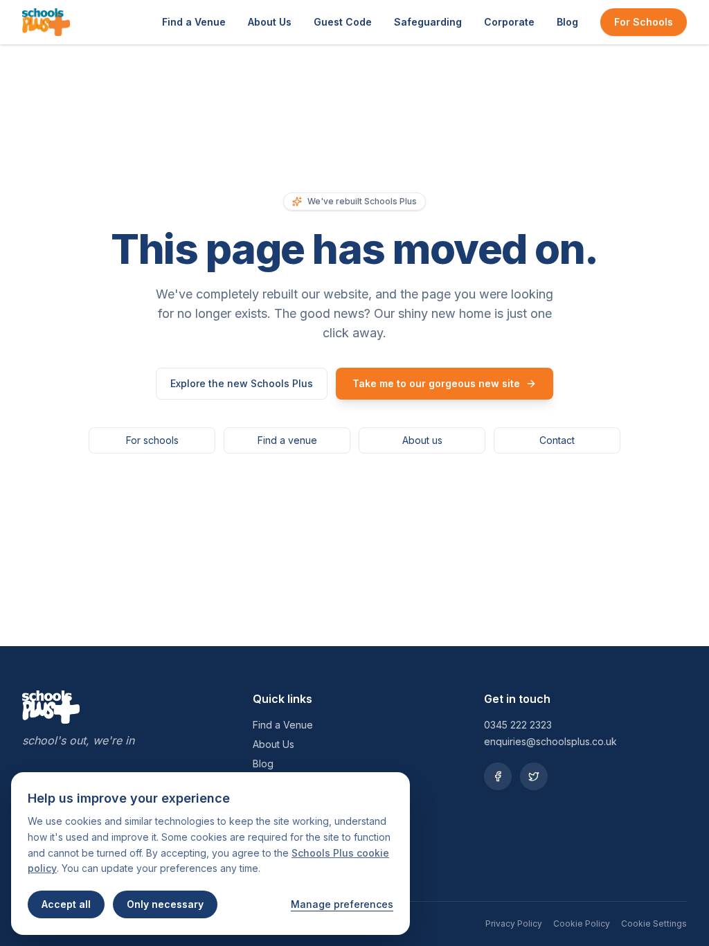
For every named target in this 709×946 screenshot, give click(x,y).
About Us (269, 22)
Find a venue (287, 440)
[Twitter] (534, 776)
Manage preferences (342, 904)
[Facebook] (498, 776)
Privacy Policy (513, 923)
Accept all (66, 904)
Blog (567, 22)
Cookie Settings (654, 923)
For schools (152, 440)
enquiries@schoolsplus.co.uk (550, 741)
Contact (557, 440)
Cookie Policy (581, 923)
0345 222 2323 (518, 725)
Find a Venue (194, 22)
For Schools (643, 22)
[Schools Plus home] (46, 22)
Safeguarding (428, 22)
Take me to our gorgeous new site (436, 383)
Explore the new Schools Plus (241, 383)
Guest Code (343, 22)
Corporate (509, 22)
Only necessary (165, 904)
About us (422, 440)
